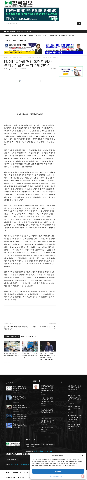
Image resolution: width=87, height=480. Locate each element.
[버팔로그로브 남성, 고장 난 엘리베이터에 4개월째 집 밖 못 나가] (36, 419)
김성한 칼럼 (22, 57)
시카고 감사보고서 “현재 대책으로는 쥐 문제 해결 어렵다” (29, 355)
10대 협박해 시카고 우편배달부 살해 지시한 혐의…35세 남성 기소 (47, 410)
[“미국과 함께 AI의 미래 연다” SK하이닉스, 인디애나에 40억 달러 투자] (9, 416)
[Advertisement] (71, 93)
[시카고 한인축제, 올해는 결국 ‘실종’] (36, 429)
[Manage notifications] (82, 476)
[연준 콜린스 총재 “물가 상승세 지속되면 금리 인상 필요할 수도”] (63, 387)
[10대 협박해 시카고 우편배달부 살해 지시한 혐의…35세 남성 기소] (36, 410)
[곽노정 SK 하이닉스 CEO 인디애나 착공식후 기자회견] (9, 407)
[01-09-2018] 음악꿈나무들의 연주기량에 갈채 (16, 328)
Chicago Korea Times (12, 69)
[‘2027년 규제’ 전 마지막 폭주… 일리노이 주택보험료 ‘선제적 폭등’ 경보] (63, 396)
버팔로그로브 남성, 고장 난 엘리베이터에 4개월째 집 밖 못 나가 (47, 420)
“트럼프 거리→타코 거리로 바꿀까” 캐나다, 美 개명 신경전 (20, 425)
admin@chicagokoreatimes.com (44, 451)
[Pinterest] (16, 74)
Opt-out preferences (56, 476)
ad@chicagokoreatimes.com (20, 464)
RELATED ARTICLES (12, 336)
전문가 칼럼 (13, 57)
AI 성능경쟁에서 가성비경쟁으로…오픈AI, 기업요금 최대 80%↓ (74, 417)
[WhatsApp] (21, 74)
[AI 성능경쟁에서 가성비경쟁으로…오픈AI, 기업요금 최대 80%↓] (63, 417)
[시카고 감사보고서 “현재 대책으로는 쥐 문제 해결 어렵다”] (30, 346)
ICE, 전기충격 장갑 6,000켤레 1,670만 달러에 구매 (19, 398)
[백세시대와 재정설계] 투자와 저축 (44, 328)
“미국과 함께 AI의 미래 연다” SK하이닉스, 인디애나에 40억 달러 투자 (20, 416)
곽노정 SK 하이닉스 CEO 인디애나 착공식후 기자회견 (20, 407)
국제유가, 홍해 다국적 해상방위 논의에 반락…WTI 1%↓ (74, 426)
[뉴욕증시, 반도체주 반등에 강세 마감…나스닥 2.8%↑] (63, 408)
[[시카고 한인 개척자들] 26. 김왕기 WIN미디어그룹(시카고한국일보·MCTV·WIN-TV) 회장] (48, 346)
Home (6, 57)
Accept (58, 471)
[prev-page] (5, 364)
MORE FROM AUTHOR (28, 336)
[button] (83, 455)
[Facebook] (6, 74)
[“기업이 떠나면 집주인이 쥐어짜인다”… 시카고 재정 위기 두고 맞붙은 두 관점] (36, 399)
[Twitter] (11, 74)
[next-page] (9, 364)
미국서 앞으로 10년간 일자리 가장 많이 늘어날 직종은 (19, 388)
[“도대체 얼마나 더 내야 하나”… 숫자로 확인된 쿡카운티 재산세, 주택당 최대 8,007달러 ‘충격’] (36, 386)
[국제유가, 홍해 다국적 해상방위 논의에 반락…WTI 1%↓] (63, 426)
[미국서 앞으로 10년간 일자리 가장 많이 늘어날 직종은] (9, 388)
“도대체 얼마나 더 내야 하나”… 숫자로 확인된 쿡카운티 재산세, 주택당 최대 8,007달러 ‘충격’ (47, 388)
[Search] (79, 23)
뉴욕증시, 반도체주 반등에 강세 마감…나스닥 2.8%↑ (74, 408)
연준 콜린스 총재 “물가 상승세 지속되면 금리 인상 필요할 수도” (74, 387)
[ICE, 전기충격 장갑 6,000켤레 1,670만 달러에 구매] (9, 397)
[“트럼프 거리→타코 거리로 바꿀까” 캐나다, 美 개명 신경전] (9, 425)
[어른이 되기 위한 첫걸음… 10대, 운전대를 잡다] (12, 346)
